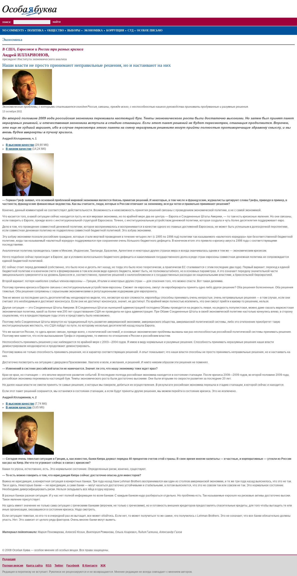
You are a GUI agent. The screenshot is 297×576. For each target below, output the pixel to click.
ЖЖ (103, 565)
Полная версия (12, 565)
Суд (130, 30)
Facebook (72, 565)
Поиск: (6, 22)
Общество (55, 30)
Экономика (93, 30)
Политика (35, 30)
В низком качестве (19, 148)
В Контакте (89, 565)
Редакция (9, 559)
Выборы (73, 30)
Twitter (59, 565)
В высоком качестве (20, 144)
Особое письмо (149, 30)
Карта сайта (34, 565)
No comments (13, 30)
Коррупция (115, 30)
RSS (49, 565)
